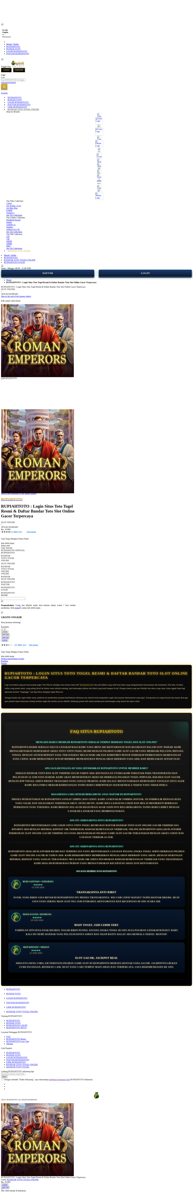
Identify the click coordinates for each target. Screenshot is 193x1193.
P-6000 (9, 210)
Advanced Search (8, 82)
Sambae (9, 227)
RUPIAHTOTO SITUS (16, 1028)
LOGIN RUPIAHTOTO (16, 51)
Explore (4, 93)
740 (7, 239)
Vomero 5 (10, 213)
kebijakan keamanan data (59, 1079)
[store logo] (22, 66)
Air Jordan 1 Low (13, 206)
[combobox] (13, 80)
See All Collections (14, 215)
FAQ (8, 1037)
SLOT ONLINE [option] (8, 563)
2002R (9, 241)
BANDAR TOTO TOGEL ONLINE (19, 260)
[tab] (96, 93)
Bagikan (4, 661)
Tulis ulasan (31, 532)
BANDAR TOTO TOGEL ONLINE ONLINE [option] (7, 570)
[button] (6, 414)
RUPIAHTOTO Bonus (16, 1039)
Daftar (19, 70)
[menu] (96, 174)
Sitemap (9, 1044)
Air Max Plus (11, 208)
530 (7, 236)
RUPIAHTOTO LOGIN (14, 262)
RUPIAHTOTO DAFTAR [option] (8, 583)
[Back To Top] (2, 1189)
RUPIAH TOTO (13, 49)
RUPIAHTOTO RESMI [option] (8, 594)
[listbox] (38, 574)
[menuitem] (14, 97)
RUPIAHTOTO (13, 46)
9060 (8, 246)
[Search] (4, 87)
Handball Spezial (13, 220)
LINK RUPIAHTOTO (16, 1007)
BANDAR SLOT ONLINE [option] (8, 578)
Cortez (9, 203)
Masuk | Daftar (12, 44)
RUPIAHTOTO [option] (8, 553)
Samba (9, 222)
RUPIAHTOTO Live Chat (17, 1041)
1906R (9, 244)
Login (6, 70)
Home (8, 280)
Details (4, 663)
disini (17, 608)
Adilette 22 (10, 225)
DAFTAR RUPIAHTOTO (17, 54)
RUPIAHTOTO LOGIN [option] (8, 588)
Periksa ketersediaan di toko (12, 659)
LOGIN (145, 273)
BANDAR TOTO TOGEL (17, 1067)
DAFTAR (48, 273)
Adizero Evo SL (13, 229)
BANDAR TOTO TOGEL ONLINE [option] (7, 558)
